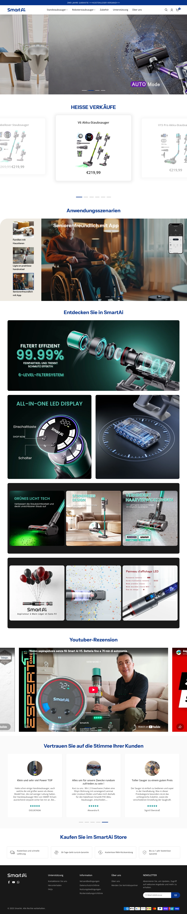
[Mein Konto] (172, 10)
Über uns (137, 9)
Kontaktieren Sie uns (57, 881)
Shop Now (19, 436)
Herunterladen (55, 885)
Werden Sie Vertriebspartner (124, 885)
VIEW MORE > (94, 662)
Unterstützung (120, 9)
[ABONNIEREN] (175, 895)
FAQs (50, 889)
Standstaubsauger (56, 9)
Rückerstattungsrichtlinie (91, 893)
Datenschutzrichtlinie (89, 885)
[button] (174, 54)
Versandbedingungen (90, 881)
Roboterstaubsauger (83, 9)
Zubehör (104, 9)
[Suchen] (166, 10)
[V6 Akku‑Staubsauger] (93, 148)
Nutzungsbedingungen (90, 889)
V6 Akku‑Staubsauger (93, 122)
